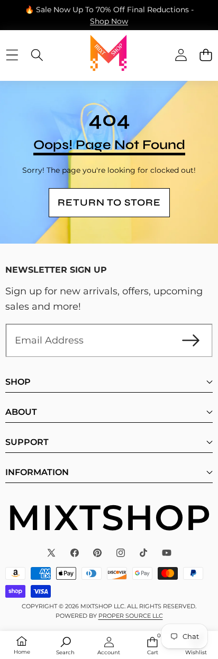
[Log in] (181, 55)
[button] (205, 55)
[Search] (37, 55)
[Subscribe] (190, 340)
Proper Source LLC (130, 615)
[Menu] (12, 55)
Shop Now (109, 20)
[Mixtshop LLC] (108, 55)
